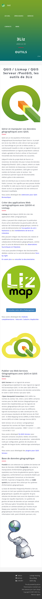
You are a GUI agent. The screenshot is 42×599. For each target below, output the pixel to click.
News (17, 26)
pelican (38, 584)
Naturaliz (19, 319)
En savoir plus (7, 259)
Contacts (8, 26)
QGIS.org (33, 581)
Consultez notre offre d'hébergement (21, 310)
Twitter (19, 576)
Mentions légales (35, 594)
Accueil (7, 16)
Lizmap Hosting (35, 576)
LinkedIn (20, 581)
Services (30, 16)
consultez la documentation (25, 259)
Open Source (18, 16)
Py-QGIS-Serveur (24, 434)
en (39, 56)
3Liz (9, 5)
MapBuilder (34, 319)
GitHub (19, 578)
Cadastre (26, 319)
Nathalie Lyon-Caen (30, 589)
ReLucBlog (33, 578)
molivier (35, 587)
